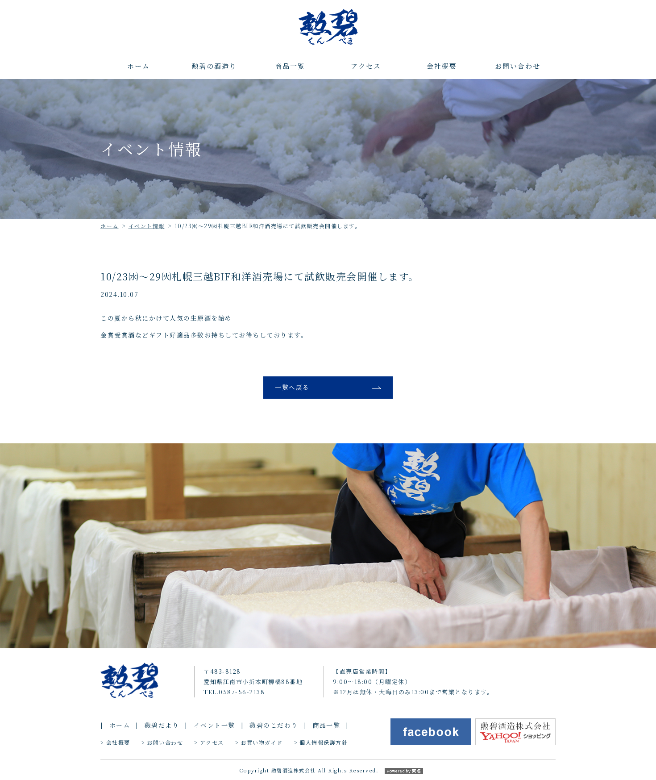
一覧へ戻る (292, 387)
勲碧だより (162, 725)
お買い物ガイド (262, 742)
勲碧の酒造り (214, 66)
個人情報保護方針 (323, 742)
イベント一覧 (214, 725)
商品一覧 (290, 66)
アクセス (366, 66)
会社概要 (442, 66)
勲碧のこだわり (273, 725)
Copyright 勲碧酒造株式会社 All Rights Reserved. (309, 770)
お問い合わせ (517, 66)
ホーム (138, 66)
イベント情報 (147, 225)
